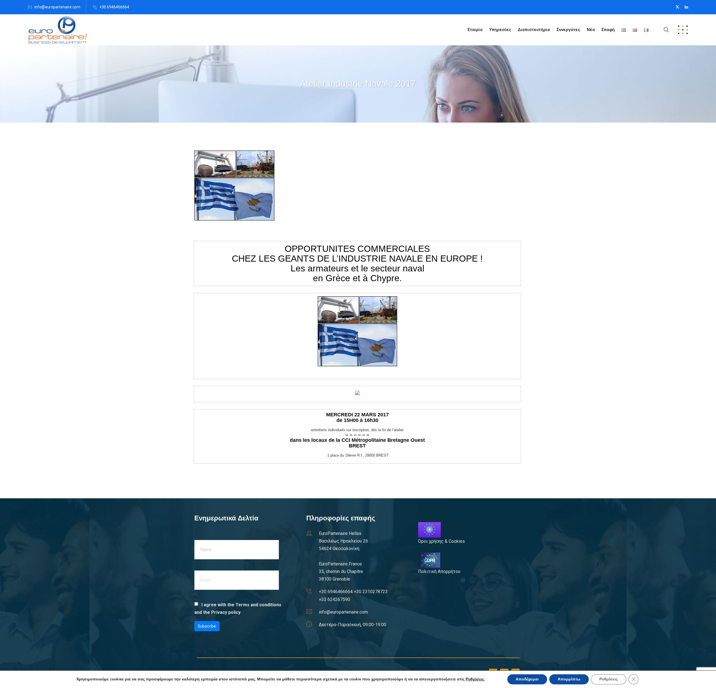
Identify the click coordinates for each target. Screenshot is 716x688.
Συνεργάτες (568, 29)
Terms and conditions (258, 604)
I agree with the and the (237, 608)
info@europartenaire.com (57, 7)
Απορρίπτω (569, 679)
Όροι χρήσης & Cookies (441, 541)
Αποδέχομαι (527, 679)
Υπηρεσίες (500, 29)
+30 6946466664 (114, 7)
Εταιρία (475, 29)
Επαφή (608, 29)
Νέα (591, 29)
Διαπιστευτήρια (534, 29)
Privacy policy (226, 612)
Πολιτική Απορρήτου (439, 571)
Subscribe (207, 626)
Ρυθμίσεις (475, 679)
